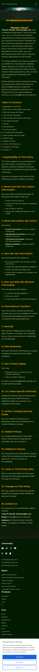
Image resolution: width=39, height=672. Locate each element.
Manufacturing (7, 634)
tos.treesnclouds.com (10, 562)
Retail (4, 614)
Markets (4, 626)
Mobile (4, 599)
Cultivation (6, 631)
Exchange (5, 596)
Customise (19, 662)
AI (2, 605)
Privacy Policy (7, 583)
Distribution (6, 620)
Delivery (5, 617)
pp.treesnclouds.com (9, 559)
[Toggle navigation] (35, 4)
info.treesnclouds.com (10, 565)
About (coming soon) (9, 574)
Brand (4, 623)
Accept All (19, 657)
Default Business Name (9, 4)
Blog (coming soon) (9, 586)
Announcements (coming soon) (13, 577)
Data (3, 602)
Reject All (19, 668)
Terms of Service (7, 580)
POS (3, 628)
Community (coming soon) (11, 589)
